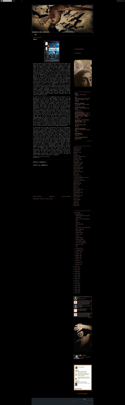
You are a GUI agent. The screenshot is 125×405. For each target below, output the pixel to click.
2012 (76, 283)
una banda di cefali (80, 107)
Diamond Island (79, 232)
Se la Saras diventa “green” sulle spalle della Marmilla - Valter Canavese (82, 99)
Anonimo (78, 313)
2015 (76, 278)
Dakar (77, 220)
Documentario (77, 162)
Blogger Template (81, 402)
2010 (76, 287)
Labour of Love (79, 244)
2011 (76, 285)
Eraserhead (79, 296)
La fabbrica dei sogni (80, 124)
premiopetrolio (78, 133)
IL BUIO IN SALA (79, 112)
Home (36, 34)
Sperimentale (77, 195)
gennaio (78, 264)
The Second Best (79, 224)
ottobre (78, 248)
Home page (51, 196)
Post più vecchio (66, 196)
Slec (76, 97)
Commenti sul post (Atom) (46, 198)
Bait (77, 225)
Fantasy (75, 170)
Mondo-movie (76, 183)
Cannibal (76, 155)
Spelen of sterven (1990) (80, 122)
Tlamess (77, 235)
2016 (76, 276)
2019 (76, 271)
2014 (76, 280)
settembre (78, 250)
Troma (75, 202)
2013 (76, 282)
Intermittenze (77, 178)
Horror (75, 174)
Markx (76, 93)
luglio (78, 253)
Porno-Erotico (77, 189)
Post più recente (37, 196)
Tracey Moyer (79, 309)
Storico (75, 196)
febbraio (78, 262)
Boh (39, 157)
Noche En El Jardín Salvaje (82, 219)
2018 (76, 273)
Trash (75, 201)
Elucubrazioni (77, 167)
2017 (76, 275)
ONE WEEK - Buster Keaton (80, 94)
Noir (75, 186)
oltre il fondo (79, 400)
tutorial (85, 401)
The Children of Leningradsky (83, 227)
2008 (76, 290)
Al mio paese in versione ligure (82, 104)
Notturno (78, 222)
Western (75, 205)
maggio (78, 257)
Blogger (85, 393)
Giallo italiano (77, 171)
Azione (75, 150)
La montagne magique (81, 241)
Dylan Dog (76, 165)
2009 (76, 289)
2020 (76, 269)
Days (77, 246)
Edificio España (79, 239)
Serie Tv (76, 193)
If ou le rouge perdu (81, 242)
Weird (75, 204)
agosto (78, 251)
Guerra (75, 173)
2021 (76, 268)
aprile (78, 258)
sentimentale (77, 192)
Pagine (75, 187)
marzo (77, 260)
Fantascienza (77, 168)
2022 (76, 266)
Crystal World (79, 237)
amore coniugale (78, 138)
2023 (76, 212)
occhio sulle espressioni (81, 137)
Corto (75, 161)
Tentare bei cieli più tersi (83, 215)
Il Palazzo (76, 175)
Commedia (76, 158)
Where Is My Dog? (80, 229)
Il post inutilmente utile (80, 177)
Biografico (76, 152)
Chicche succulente (78, 156)
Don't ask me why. (79, 134)
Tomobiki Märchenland (80, 128)
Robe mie (76, 190)
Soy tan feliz (79, 234)
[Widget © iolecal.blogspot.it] (90, 317)
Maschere (76, 181)
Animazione (76, 147)
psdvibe (90, 401)
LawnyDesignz (89, 402)
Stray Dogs (53, 73)
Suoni (75, 198)
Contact (76, 125)
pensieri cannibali (79, 103)
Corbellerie (76, 159)
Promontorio (78, 217)
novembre (78, 214)
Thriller (76, 199)
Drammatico (76, 164)
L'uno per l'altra (78, 180)
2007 (76, 292)
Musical (75, 184)
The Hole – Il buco (46, 83)
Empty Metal (78, 230)
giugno (78, 255)
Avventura (76, 149)
